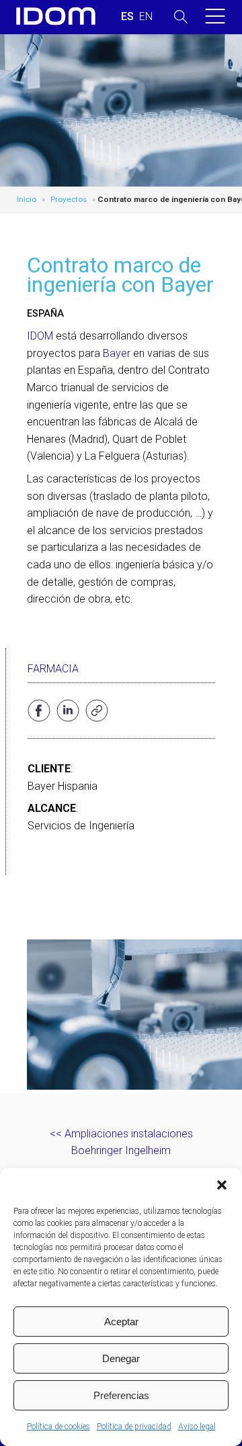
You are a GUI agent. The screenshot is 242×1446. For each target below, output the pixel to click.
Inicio (26, 199)
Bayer (116, 353)
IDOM (40, 335)
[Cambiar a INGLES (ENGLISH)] (146, 17)
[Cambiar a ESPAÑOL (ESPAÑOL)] (127, 17)
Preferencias (121, 1395)
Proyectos (68, 199)
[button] (222, 1185)
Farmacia (53, 668)
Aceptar (121, 1321)
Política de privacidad (134, 1426)
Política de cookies (58, 1426)
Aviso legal (197, 1426)
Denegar (121, 1358)
